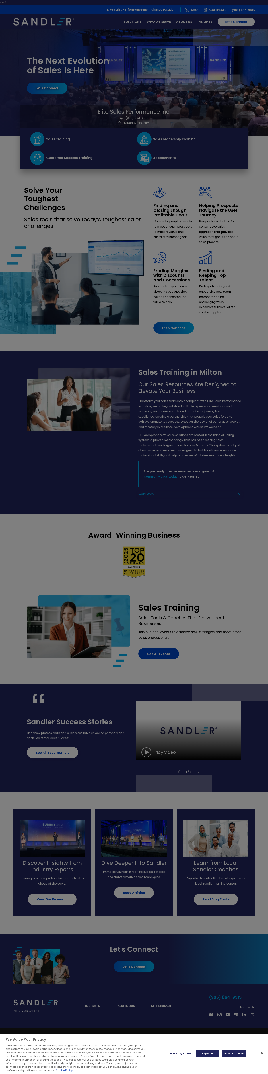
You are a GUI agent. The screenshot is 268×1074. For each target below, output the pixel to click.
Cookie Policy (64, 1070)
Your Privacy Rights (178, 1053)
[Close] (262, 1053)
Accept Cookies (234, 1053)
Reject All (208, 1053)
